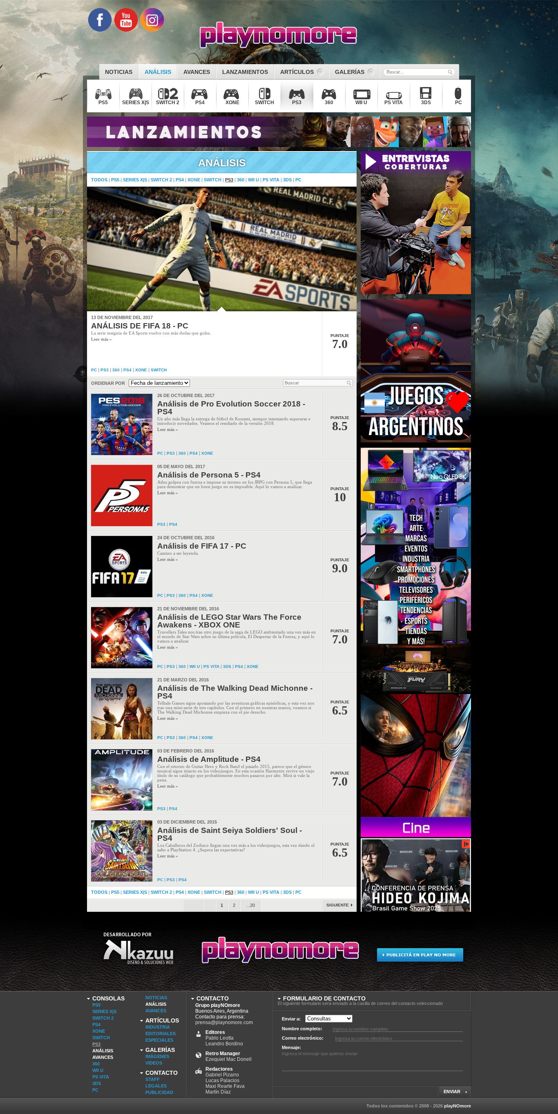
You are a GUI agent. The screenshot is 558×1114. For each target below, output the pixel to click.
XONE (193, 179)
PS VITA (271, 179)
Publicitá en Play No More (419, 953)
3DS (287, 179)
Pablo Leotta (219, 1038)
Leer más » (101, 339)
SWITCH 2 (161, 179)
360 (240, 179)
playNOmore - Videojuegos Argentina (278, 35)
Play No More (279, 953)
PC (298, 179)
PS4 (180, 179)
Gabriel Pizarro (222, 1075)
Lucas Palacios (222, 1080)
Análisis (102, 1050)
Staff (152, 1079)
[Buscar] (349, 383)
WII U (253, 179)
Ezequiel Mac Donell (228, 1059)
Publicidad (159, 1092)
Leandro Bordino (224, 1044)
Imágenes (157, 1056)
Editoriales (160, 1033)
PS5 (115, 179)
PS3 (229, 179)
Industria (157, 1027)
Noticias (156, 997)
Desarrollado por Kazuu (138, 953)
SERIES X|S (135, 179)
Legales (156, 1085)
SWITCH (212, 179)
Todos (99, 179)
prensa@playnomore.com (224, 1022)
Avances (102, 1057)
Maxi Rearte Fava (225, 1086)
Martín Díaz (218, 1092)
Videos (153, 1062)
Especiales (159, 1040)
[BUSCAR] (450, 72)
